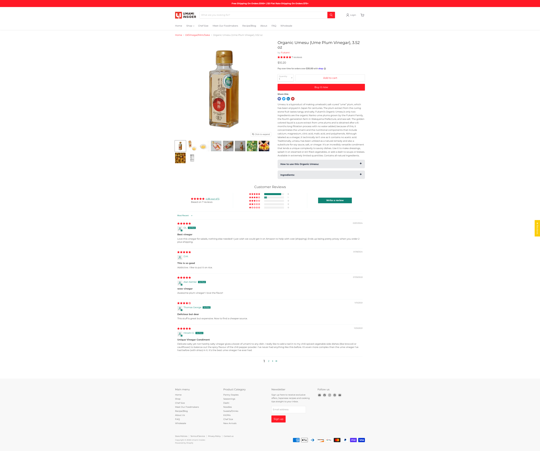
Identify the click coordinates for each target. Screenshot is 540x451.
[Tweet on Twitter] (283, 98)
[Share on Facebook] (279, 98)
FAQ (274, 25)
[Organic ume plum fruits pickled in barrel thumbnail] (180, 157)
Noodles (227, 407)
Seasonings (229, 398)
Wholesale (286, 25)
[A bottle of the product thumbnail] (180, 146)
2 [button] (268, 361)
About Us (180, 415)
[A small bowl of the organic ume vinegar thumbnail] (204, 146)
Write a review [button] (335, 200)
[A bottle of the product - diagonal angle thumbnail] (228, 146)
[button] (285, 57)
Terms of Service (197, 436)
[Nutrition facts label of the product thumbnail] (192, 157)
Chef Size (203, 25)
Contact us (228, 436)
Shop (189, 25)
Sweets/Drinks (230, 411)
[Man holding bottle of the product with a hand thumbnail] (216, 146)
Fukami (285, 52)
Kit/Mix (227, 415)
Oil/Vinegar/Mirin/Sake (197, 35)
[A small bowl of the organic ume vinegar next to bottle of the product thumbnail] (192, 146)
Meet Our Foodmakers (225, 25)
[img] (184, 223)
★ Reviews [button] (537, 228)
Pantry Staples (230, 394)
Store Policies (181, 436)
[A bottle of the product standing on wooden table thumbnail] (240, 146)
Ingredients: (287, 175)
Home (178, 25)
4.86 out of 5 (212, 198)
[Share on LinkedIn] (288, 98)
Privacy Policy (214, 436)
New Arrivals (229, 423)
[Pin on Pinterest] (292, 98)
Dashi (226, 403)
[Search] (331, 15)
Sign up (278, 419)
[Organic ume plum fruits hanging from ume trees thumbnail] (252, 146)
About (263, 25)
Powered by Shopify (184, 443)
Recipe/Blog (249, 25)
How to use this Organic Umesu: (299, 164)
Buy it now (321, 87)
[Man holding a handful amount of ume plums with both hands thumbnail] (264, 146)
